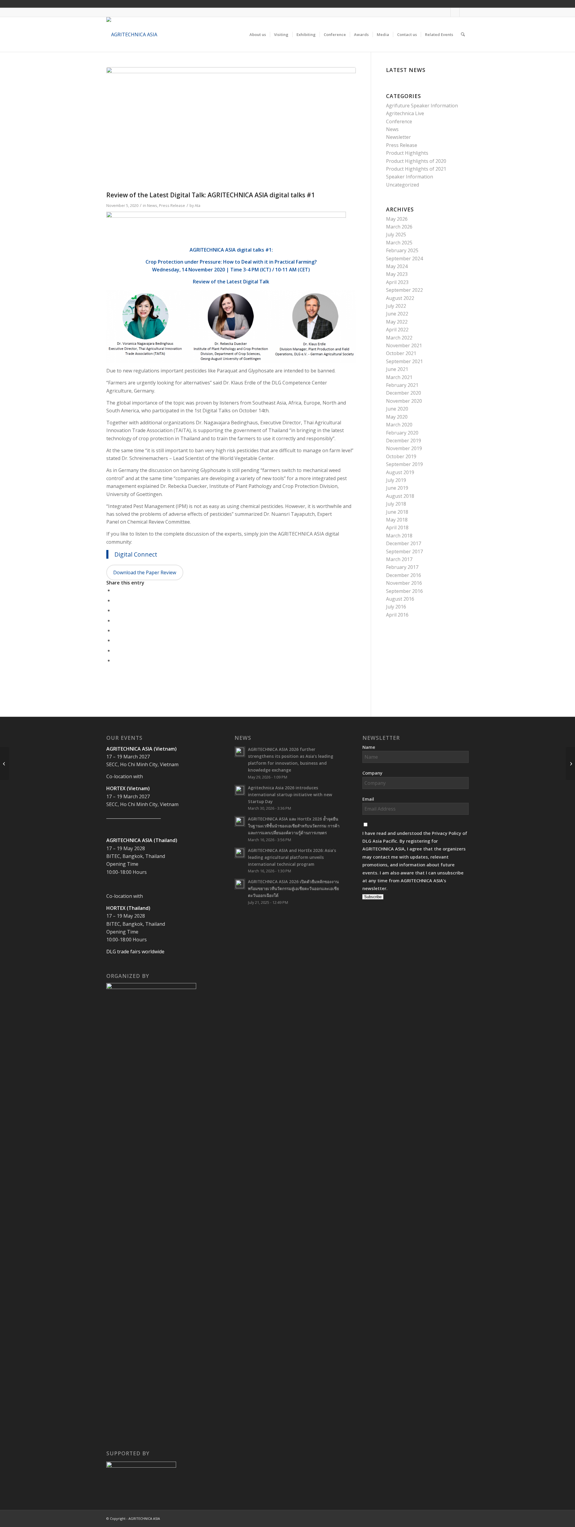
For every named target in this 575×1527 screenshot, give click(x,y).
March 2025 (399, 242)
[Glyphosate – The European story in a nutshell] (4, 763)
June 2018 (397, 512)
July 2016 (396, 606)
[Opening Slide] (231, 127)
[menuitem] (258, 34)
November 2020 (404, 401)
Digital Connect (135, 554)
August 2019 (400, 472)
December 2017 (403, 543)
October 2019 (401, 456)
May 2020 (397, 417)
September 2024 (404, 258)
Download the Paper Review (144, 572)
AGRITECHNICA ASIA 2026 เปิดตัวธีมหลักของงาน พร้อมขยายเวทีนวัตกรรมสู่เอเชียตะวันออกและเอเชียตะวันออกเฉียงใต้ (293, 888)
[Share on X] (115, 600)
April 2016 (397, 614)
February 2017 (402, 567)
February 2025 (402, 250)
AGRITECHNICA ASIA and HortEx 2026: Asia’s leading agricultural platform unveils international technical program (292, 857)
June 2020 (397, 408)
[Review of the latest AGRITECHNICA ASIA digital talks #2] (570, 763)
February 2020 (402, 432)
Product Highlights (407, 153)
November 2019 (404, 448)
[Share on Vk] (115, 640)
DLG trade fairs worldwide (135, 951)
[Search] (463, 34)
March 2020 (399, 424)
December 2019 (403, 440)
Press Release (172, 205)
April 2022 (397, 329)
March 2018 (399, 535)
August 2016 (400, 599)
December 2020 (403, 393)
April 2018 (397, 527)
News (152, 205)
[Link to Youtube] (455, 12)
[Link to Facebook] (446, 12)
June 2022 (397, 313)
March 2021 (399, 377)
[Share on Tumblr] (115, 630)
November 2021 (404, 345)
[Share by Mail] (115, 660)
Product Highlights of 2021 (416, 169)
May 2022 (397, 321)
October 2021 (401, 353)
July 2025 (396, 234)
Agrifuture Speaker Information (422, 105)
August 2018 (400, 496)
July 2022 (396, 306)
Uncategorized (402, 184)
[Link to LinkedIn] (464, 12)
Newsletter (398, 137)
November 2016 (404, 583)
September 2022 (404, 290)
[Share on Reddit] (115, 650)
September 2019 (404, 464)
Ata (197, 205)
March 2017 (399, 559)
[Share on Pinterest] (115, 610)
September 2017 (404, 551)
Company (372, 773)
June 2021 (397, 369)
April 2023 (397, 282)
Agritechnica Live (405, 113)
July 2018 (396, 504)
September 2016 (404, 591)
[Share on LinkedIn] (115, 620)
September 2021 (404, 361)
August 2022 (400, 298)
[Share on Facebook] (115, 590)
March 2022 (399, 337)
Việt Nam (427, 3)
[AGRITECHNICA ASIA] (131, 34)
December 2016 (403, 575)
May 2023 (397, 274)
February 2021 (402, 385)
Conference (399, 121)
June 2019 (397, 488)
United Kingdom (419, 3)
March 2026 (399, 226)
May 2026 (397, 219)
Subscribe (373, 897)
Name (368, 747)
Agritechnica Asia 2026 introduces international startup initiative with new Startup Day (290, 794)
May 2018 (397, 519)
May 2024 (397, 266)
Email (368, 799)
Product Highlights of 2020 (416, 161)
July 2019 (396, 480)
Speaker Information (409, 176)
